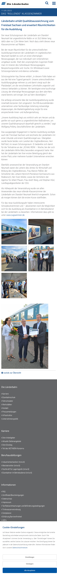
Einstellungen (29, 557)
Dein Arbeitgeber (8, 438)
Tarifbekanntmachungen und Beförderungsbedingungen (23, 506)
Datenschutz (7, 499)
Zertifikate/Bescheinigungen (13, 495)
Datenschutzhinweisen (19, 548)
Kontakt (5, 408)
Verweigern (29, 564)
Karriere (5, 394)
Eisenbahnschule (8, 397)
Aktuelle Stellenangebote (11, 441)
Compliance (6, 513)
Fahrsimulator (7, 401)
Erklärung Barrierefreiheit (12, 516)
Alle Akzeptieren (29, 570)
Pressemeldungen (9, 412)
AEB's (4, 520)
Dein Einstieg (7, 445)
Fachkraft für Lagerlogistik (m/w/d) (15, 469)
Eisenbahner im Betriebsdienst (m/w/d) (17, 473)
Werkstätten (7, 404)
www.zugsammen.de (15, 215)
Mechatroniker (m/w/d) (11, 465)
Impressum (6, 502)
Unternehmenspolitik (10, 419)
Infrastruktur (7, 415)
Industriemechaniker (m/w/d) (13, 462)
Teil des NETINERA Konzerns (13, 448)
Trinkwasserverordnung (11, 509)
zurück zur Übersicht (12, 373)
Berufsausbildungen (11, 455)
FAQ (3, 491)
